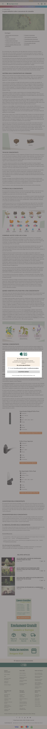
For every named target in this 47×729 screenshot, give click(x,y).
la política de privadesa (33, 368)
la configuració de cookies (20, 368)
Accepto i (24, 368)
